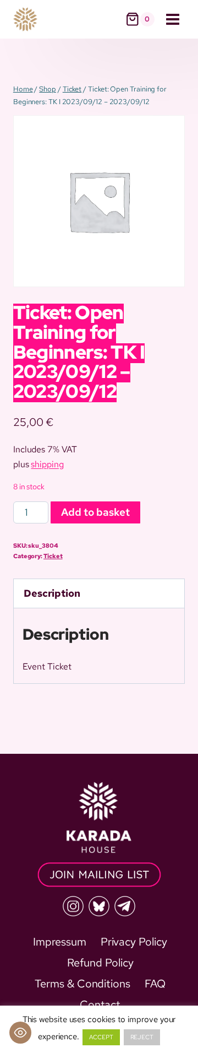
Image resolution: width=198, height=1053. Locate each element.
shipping (47, 464)
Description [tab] (52, 593)
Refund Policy (100, 962)
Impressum (59, 942)
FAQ (155, 983)
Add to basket (95, 512)
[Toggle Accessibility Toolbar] (20, 1032)
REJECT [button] (142, 1037)
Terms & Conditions (82, 983)
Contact (100, 1004)
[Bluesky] (99, 906)
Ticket (53, 556)
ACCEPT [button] (101, 1037)
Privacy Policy (134, 942)
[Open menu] (172, 19)
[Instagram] (73, 906)
